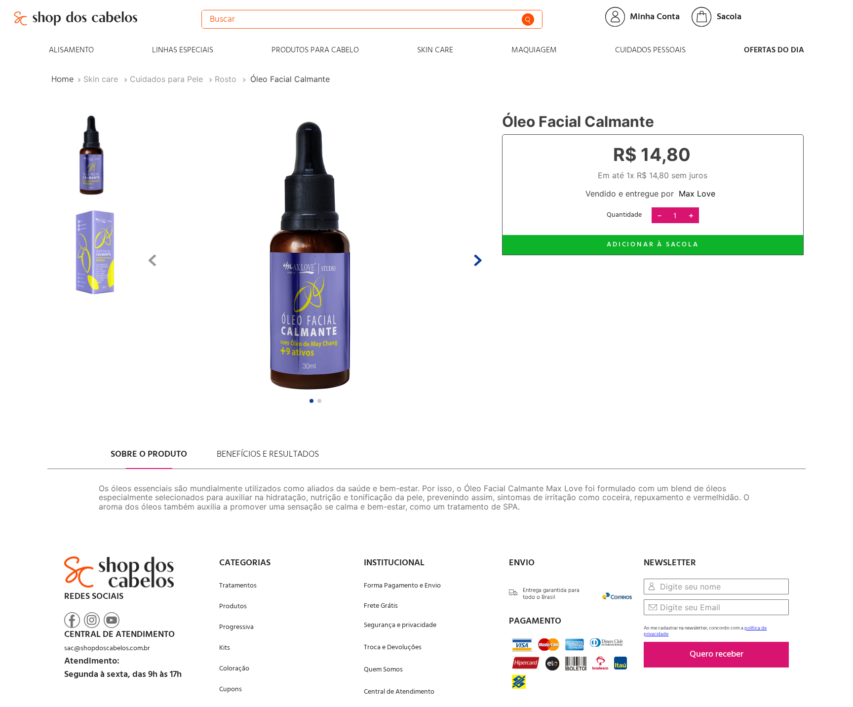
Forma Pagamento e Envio (402, 585)
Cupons (230, 689)
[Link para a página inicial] (62, 79)
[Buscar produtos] (528, 19)
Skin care (435, 50)
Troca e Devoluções (393, 647)
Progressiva (236, 627)
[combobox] (372, 19)
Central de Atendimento (399, 692)
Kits (224, 648)
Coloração (234, 668)
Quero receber (716, 654)
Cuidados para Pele (166, 79)
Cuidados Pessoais (650, 50)
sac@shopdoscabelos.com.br (107, 648)
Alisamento (71, 50)
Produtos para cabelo (315, 50)
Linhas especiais (182, 50)
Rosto (225, 79)
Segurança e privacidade (400, 625)
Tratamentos (238, 585)
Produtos (233, 606)
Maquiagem (534, 50)
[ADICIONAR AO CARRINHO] (653, 245)
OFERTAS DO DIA (774, 50)
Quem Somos (383, 669)
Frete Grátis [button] (381, 606)
